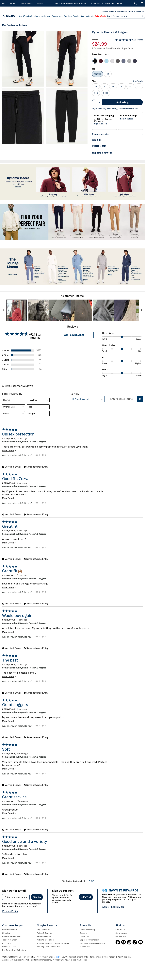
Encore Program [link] (125, 11)
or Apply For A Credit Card (48, 947)
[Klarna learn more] (117, 109)
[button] (45, 94)
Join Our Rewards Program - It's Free (53, 943)
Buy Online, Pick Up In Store (14, 950)
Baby (83, 16)
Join (105, 124)
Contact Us (120, 930)
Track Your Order (9, 940)
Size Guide (138, 81)
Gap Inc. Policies (79, 960)
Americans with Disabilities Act (15, 960)
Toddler (76, 16)
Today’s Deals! (100, 16)
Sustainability (109, 957)
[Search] (143, 16)
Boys (70, 16)
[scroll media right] (141, 310)
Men (60, 16)
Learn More (117, 906)
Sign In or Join (108, 3)
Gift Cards (6, 943)
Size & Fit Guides (9, 947)
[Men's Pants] (72, 222)
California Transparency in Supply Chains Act (50, 960)
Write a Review (74, 334)
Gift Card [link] (140, 11)
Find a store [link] (108, 11)
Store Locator (122, 933)
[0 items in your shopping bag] (142, 3)
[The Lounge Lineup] (72, 266)
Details (119, 3)
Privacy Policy (10, 911)
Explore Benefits (44, 936)
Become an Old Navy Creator (92, 943)
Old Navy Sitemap (87, 930)
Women (55, 16)
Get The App (121, 936)
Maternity (90, 16)
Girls (65, 16)
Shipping (6, 933)
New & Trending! (25, 16)
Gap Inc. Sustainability (89, 940)
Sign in (97, 124)
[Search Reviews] (140, 399)
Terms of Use (95, 957)
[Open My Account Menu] (135, 3)
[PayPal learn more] (105, 109)
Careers (83, 933)
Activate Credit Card (45, 940)
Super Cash (85, 947)
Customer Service (9, 930)
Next (91, 880)
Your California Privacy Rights (75, 957)
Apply (105, 906)
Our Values (84, 936)
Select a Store (126, 119)
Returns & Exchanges (11, 936)
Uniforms (36, 16)
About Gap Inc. (124, 957)
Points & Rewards (44, 933)
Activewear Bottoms (17, 25)
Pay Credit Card (44, 930)
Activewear (45, 16)
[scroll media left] (3, 310)
